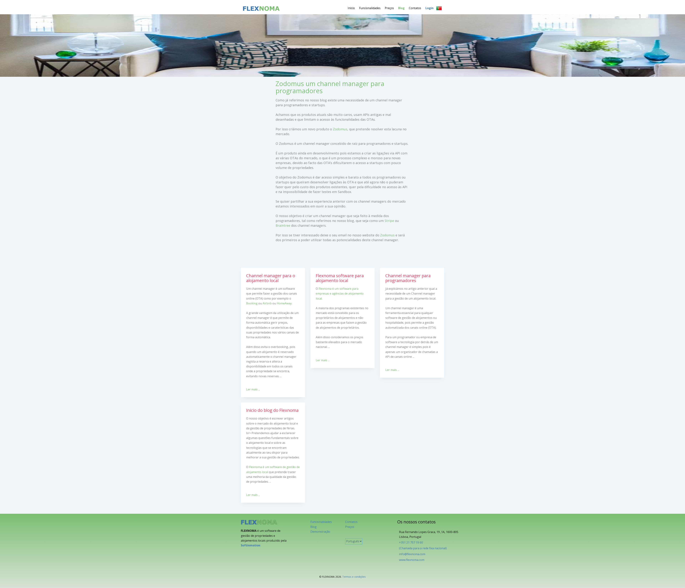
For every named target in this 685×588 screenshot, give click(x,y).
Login (429, 8)
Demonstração (320, 532)
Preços (389, 8)
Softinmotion (250, 545)
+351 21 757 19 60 (411, 542)
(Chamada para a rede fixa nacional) (423, 548)
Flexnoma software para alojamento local (340, 278)
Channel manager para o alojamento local (270, 278)
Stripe (389, 220)
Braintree (283, 225)
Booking (252, 303)
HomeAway (284, 303)
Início (351, 8)
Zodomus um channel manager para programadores (330, 87)
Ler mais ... (253, 389)
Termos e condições (354, 576)
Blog (401, 8)
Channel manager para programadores (408, 278)
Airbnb (267, 303)
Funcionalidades (369, 8)
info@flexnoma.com (412, 554)
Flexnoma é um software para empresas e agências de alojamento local (340, 293)
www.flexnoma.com (411, 560)
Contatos (415, 8)
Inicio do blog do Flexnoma (272, 410)
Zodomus (340, 129)
